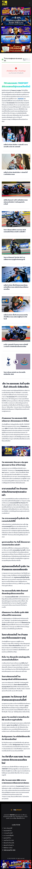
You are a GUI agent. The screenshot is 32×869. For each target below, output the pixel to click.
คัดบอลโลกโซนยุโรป (9, 845)
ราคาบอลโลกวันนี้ (8, 833)
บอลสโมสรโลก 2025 (9, 840)
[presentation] (16, 134)
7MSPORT (21, 99)
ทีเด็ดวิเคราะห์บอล (8, 847)
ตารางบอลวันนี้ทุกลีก (9, 835)
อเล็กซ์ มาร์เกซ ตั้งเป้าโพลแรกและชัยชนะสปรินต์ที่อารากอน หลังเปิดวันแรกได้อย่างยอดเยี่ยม (16, 287)
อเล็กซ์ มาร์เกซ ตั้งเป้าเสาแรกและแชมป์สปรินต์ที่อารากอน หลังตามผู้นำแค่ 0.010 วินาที (16, 317)
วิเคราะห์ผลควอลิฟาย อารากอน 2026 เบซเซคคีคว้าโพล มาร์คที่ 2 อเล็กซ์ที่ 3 (15, 231)
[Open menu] (29, 3)
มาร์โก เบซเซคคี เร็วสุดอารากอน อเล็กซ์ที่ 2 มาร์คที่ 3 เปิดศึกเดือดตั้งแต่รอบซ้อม (16, 345)
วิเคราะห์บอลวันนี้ (8, 828)
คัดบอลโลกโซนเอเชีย (9, 842)
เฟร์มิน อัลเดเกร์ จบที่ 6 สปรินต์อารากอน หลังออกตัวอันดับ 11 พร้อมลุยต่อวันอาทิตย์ (16, 202)
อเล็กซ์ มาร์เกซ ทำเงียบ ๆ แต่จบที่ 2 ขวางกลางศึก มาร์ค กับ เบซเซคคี (16, 146)
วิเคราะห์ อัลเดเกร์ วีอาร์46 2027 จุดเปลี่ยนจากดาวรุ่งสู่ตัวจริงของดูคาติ (14, 258)
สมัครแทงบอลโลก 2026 (9, 850)
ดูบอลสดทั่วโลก (7, 838)
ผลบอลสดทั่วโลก (8, 830)
